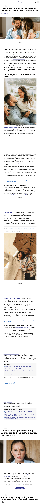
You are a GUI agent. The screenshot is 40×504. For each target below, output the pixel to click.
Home (2, 5)
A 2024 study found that (9, 212)
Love (5, 6)
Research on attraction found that (12, 298)
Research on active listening (10, 127)
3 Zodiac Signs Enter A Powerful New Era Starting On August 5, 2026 (19, 412)
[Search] (35, 2)
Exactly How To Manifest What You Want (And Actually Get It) (19, 370)
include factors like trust (19, 59)
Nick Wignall (3, 438)
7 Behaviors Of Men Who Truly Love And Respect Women (21, 228)
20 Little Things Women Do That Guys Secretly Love (17, 368)
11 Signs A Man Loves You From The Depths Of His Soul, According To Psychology (20, 373)
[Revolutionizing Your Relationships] (20, 2)
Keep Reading (20, 488)
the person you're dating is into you (25, 163)
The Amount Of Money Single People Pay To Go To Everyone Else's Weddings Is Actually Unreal (20, 418)
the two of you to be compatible (19, 195)
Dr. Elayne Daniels (4, 13)
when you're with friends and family (23, 327)
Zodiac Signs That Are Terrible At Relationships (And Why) (18, 366)
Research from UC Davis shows (11, 354)
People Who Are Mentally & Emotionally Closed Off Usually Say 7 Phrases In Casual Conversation (20, 415)
